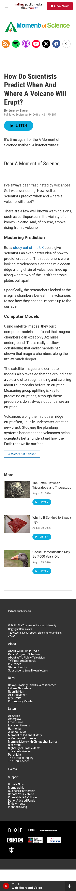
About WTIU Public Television (26, 657)
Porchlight (14, 754)
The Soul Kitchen (19, 761)
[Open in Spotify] (16, 44)
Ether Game (15, 722)
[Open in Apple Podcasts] (26, 44)
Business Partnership (21, 790)
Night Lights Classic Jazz (24, 748)
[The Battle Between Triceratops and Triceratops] (17, 489)
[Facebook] (56, 44)
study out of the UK (28, 247)
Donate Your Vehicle (21, 794)
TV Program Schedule (22, 660)
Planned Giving (17, 807)
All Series (14, 716)
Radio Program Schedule (24, 654)
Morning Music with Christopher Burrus (33, 741)
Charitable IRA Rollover (22, 797)
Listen (12, 708)
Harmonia (14, 728)
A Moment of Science (22, 454)
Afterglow (14, 719)
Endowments (16, 803)
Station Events (17, 667)
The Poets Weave (19, 751)
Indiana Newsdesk (19, 688)
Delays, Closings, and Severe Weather (32, 685)
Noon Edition (16, 691)
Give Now (61, 6)
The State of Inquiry (20, 757)
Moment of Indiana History (25, 735)
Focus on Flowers (19, 725)
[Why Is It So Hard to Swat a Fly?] (17, 524)
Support (13, 777)
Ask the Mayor (17, 694)
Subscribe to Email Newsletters (28, 670)
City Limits (14, 698)
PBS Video (14, 664)
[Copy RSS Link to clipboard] (6, 44)
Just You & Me (17, 732)
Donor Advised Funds (21, 800)
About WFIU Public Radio (23, 651)
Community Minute (20, 701)
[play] (6, 886)
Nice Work (14, 744)
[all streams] (70, 886)
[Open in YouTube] (36, 44)
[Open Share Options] (66, 44)
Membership (16, 787)
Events (12, 769)
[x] (46, 44)
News (11, 677)
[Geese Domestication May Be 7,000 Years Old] (17, 558)
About (12, 643)
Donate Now (16, 784)
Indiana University (46, 625)
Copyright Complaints (20, 629)
